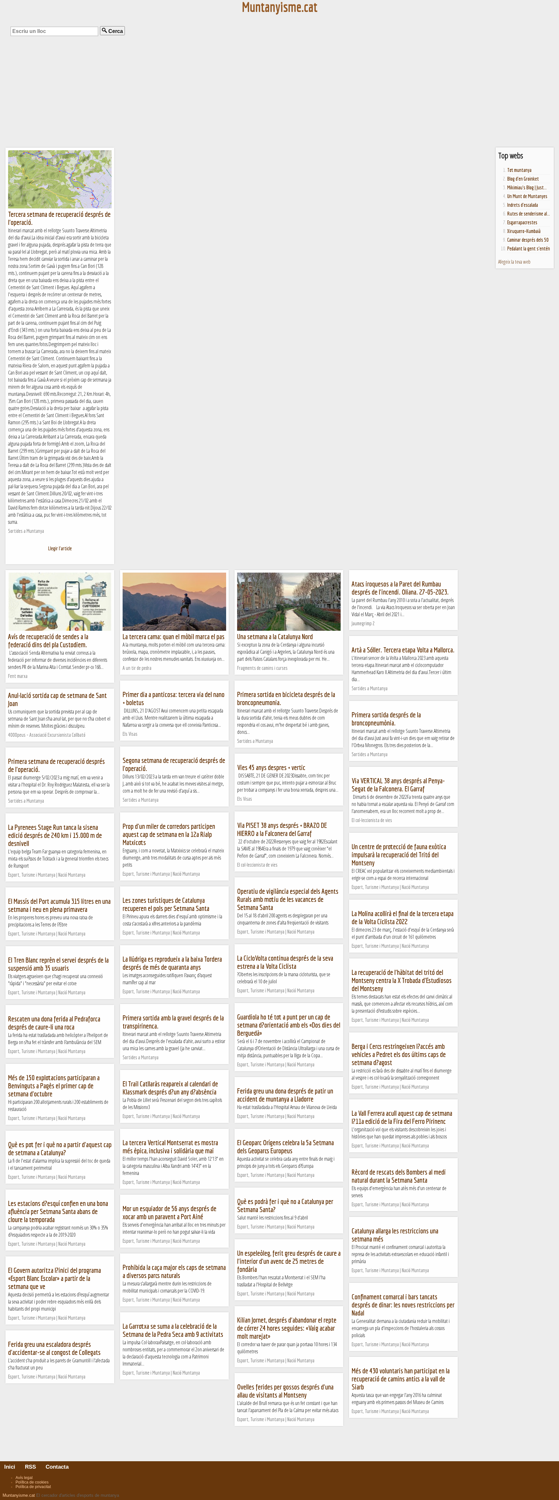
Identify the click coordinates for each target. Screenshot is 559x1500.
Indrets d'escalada (522, 205)
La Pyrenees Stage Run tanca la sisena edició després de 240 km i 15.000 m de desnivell (55, 835)
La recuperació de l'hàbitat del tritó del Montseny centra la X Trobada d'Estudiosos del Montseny (402, 980)
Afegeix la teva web (514, 261)
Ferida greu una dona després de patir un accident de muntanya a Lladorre (285, 1095)
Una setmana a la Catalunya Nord (275, 636)
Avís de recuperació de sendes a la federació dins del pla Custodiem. (48, 640)
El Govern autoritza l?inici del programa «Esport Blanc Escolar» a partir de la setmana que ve (54, 1278)
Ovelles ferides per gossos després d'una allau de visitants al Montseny (285, 1391)
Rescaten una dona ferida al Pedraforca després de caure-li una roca (54, 1023)
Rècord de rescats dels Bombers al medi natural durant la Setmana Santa (399, 1176)
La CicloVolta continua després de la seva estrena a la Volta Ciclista (285, 962)
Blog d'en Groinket (523, 179)
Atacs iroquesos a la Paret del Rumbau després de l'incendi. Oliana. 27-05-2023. (400, 588)
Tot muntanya (519, 170)
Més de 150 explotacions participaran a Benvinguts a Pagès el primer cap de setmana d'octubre (54, 1085)
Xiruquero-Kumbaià (524, 231)
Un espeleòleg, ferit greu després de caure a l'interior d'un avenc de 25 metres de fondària (289, 1261)
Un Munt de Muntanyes (527, 196)
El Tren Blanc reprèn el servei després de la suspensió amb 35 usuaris (58, 964)
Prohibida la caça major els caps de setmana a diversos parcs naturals (174, 1271)
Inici (13, 1467)
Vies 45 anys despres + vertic (271, 767)
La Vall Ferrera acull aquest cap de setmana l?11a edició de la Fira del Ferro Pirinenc (402, 1117)
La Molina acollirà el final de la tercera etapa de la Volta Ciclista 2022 (403, 917)
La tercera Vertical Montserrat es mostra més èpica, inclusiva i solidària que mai (170, 1146)
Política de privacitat (33, 1486)
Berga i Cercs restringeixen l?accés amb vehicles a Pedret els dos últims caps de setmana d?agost (399, 1054)
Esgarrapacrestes (522, 222)
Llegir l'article (60, 548)
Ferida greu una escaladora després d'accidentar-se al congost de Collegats (54, 1348)
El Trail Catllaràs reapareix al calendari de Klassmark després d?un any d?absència (170, 1088)
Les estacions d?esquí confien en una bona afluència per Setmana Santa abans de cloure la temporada (58, 1211)
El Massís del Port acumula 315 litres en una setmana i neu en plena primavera (59, 905)
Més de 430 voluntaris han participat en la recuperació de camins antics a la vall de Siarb (401, 1379)
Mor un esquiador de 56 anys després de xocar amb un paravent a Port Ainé (169, 1212)
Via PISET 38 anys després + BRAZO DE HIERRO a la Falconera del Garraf (282, 829)
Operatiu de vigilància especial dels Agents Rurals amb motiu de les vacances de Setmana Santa (287, 899)
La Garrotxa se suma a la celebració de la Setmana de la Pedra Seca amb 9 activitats (173, 1330)
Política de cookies (32, 1482)
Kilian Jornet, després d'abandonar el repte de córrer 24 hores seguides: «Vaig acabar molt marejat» (286, 1328)
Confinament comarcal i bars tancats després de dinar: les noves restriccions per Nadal (403, 1305)
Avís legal (24, 1477)
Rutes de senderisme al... (528, 214)
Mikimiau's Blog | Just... (527, 187)
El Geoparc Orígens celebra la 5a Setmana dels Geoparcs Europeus (285, 1146)
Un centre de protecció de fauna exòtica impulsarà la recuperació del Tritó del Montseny (399, 854)
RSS (29, 1467)
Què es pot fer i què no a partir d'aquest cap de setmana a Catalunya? (60, 1148)
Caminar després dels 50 (528, 240)
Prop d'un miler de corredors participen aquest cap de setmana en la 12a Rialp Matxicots (169, 834)
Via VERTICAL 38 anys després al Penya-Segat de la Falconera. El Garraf (398, 784)
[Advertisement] (279, 97)
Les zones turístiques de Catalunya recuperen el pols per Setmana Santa (166, 904)
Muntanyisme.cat (19, 1495)
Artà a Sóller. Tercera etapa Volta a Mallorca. (403, 650)
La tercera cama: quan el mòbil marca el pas (174, 636)
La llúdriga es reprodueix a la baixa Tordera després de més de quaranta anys (172, 963)
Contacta (56, 1467)
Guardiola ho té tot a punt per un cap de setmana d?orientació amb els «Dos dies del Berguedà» (288, 1025)
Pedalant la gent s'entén (528, 248)
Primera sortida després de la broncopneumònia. (386, 719)
